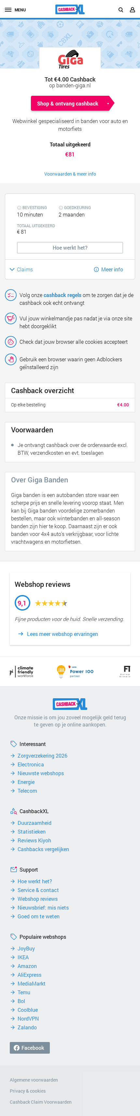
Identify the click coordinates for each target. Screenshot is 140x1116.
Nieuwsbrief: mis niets (43, 908)
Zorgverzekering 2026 (42, 756)
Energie (26, 782)
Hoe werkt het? (35, 881)
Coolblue (28, 1010)
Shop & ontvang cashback (67, 103)
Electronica (31, 764)
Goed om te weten (39, 916)
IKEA (23, 957)
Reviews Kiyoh (34, 840)
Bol (21, 1001)
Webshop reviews (38, 899)
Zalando (27, 1027)
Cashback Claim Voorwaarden (41, 1102)
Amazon (27, 966)
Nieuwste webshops (41, 773)
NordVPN (28, 1019)
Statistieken (32, 832)
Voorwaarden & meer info (70, 174)
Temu (24, 992)
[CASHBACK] (70, 9)
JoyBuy (26, 948)
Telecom (27, 791)
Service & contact (38, 890)
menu (20, 10)
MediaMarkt (32, 983)
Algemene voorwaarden (34, 1080)
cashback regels (62, 294)
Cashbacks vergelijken (43, 849)
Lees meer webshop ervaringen (62, 634)
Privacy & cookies (28, 1091)
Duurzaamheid (34, 823)
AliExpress (29, 975)
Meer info (112, 269)
